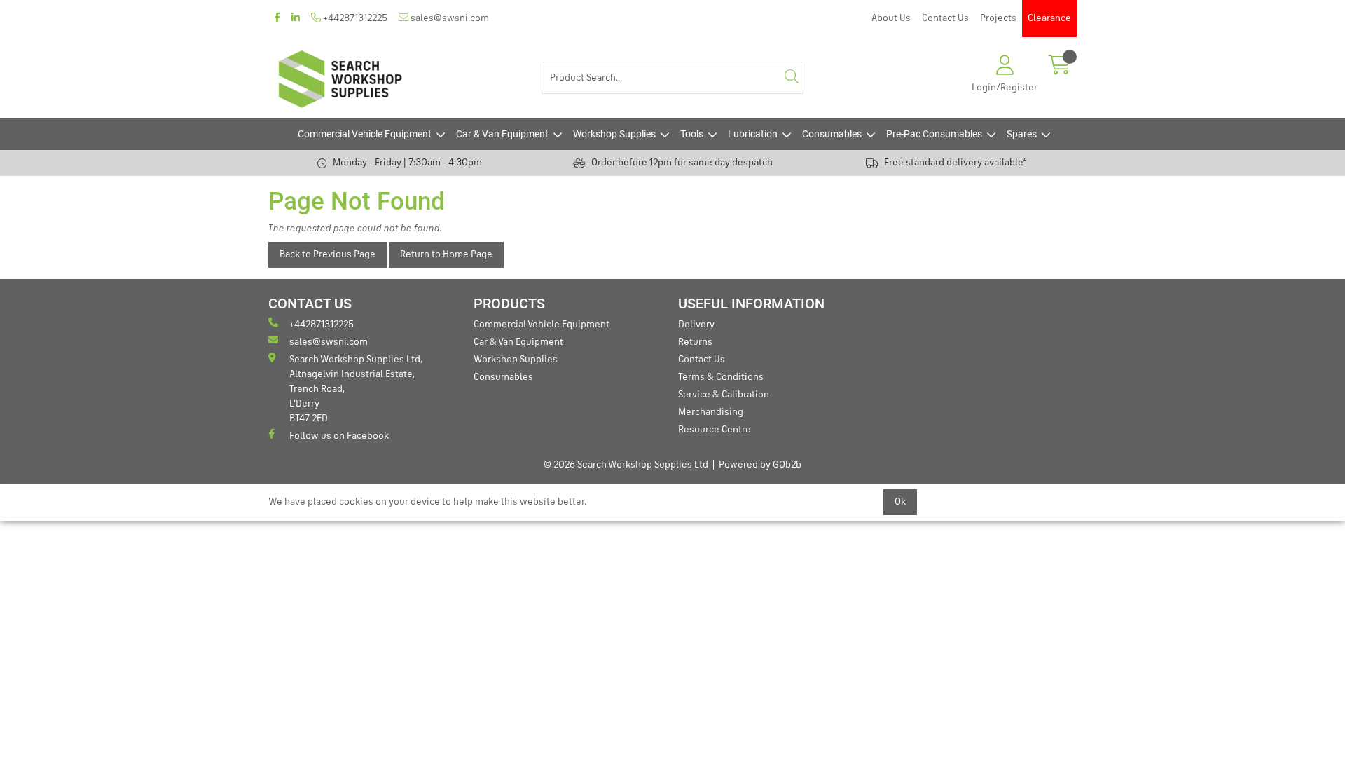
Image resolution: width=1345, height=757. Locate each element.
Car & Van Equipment (502, 133)
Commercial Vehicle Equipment (365, 133)
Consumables (832, 133)
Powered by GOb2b (760, 465)
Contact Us (945, 18)
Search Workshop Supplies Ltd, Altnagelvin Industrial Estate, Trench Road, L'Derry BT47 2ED (355, 389)
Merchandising (710, 412)
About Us (891, 18)
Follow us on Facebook (339, 436)
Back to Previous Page (327, 254)
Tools (691, 133)
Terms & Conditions (721, 377)
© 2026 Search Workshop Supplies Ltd (626, 465)
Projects (998, 18)
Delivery (696, 324)
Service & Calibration (723, 395)
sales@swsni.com (448, 18)
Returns (695, 342)
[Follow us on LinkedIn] (295, 18)
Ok (900, 502)
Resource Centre (714, 430)
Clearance (1049, 18)
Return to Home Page (446, 254)
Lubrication (753, 133)
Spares (1022, 133)
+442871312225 (354, 18)
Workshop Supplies (614, 133)
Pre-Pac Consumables (934, 133)
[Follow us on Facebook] (277, 18)
